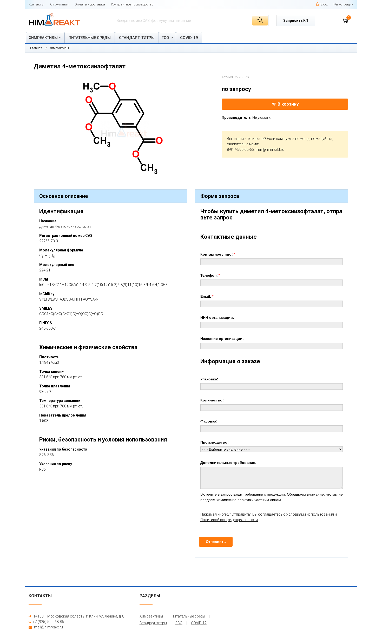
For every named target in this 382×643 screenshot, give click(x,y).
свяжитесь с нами (242, 144)
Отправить (216, 542)
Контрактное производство (132, 4)
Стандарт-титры (137, 37)
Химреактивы (43, 37)
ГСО (165, 37)
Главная (36, 48)
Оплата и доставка (90, 4)
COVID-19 (189, 37)
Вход (323, 4)
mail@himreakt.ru (269, 149)
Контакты (36, 4)
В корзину (288, 104)
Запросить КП (295, 20)
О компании (59, 4)
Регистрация (343, 4)
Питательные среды (90, 37)
